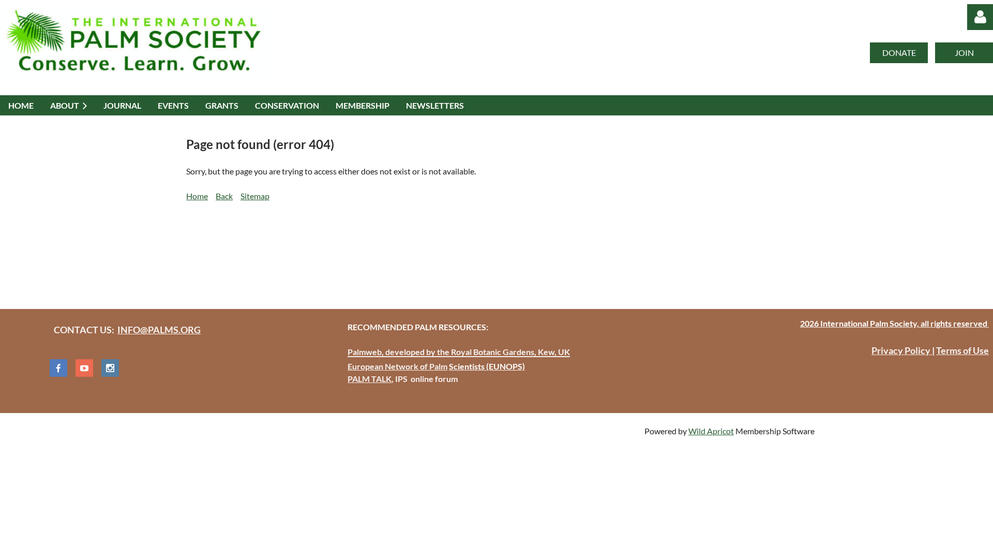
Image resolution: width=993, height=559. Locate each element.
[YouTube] (84, 368)
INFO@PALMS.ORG (159, 329)
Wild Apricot (711, 431)
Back (224, 196)
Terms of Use (962, 350)
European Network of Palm (397, 366)
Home (197, 196)
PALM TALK (370, 379)
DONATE (899, 52)
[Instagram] (110, 368)
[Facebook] (58, 368)
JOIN (964, 52)
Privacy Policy (901, 350)
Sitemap (254, 196)
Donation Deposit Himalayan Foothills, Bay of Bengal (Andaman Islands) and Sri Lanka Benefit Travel (368, 250)
